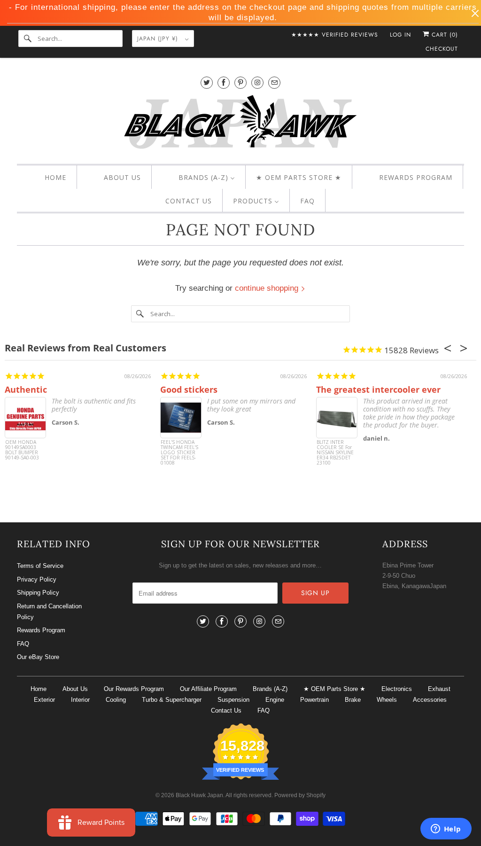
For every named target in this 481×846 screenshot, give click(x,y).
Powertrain (314, 699)
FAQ (23, 643)
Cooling (116, 699)
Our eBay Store (38, 656)
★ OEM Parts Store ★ (334, 688)
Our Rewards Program (134, 688)
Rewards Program (41, 630)
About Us (75, 688)
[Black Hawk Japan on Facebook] (223, 82)
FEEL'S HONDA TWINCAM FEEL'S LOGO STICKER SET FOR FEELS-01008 (179, 453)
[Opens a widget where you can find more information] (446, 829)
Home (39, 688)
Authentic (26, 389)
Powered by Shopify (300, 795)
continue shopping (268, 288)
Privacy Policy (36, 579)
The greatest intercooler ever (378, 389)
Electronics (396, 688)
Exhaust (439, 688)
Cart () (443, 35)
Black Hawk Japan (199, 795)
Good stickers (188, 389)
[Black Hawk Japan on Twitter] (207, 82)
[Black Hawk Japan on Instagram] (257, 82)
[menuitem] (47, 177)
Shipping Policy (38, 592)
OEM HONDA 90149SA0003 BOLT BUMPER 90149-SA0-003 (22, 450)
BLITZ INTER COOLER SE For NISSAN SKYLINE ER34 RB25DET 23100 (335, 453)
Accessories (430, 699)
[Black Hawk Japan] (241, 124)
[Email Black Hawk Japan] (274, 82)
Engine (274, 699)
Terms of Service (40, 565)
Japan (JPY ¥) (158, 38)
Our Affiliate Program (208, 688)
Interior (80, 699)
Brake (353, 699)
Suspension (233, 699)
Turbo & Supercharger (172, 699)
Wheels (387, 699)
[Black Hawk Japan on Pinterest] (240, 82)
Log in (400, 35)
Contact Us (226, 710)
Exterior (44, 699)
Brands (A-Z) (270, 688)
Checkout (442, 49)
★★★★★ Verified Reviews (334, 35)
